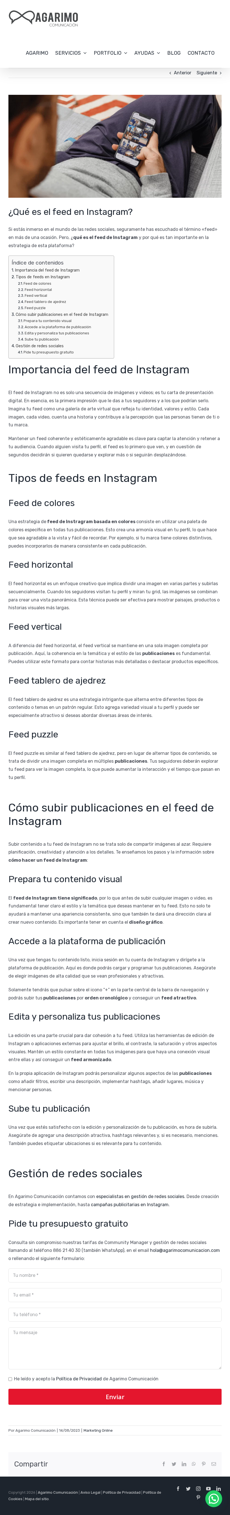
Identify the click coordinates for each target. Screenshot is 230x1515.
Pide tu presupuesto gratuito (49, 352)
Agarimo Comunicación (58, 1492)
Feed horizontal (38, 290)
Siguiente (207, 72)
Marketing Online (98, 1430)
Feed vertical (36, 295)
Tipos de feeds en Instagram (43, 276)
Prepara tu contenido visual (48, 321)
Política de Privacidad (79, 1378)
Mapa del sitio (37, 1499)
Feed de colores (37, 283)
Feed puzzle (35, 308)
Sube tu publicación (42, 339)
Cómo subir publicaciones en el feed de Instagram (62, 314)
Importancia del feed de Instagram (47, 270)
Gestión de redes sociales (40, 345)
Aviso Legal (90, 1492)
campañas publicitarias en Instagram (130, 1204)
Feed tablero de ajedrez (45, 302)
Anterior (182, 72)
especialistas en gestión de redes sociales (140, 1196)
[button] (213, 1498)
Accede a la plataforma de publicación (58, 327)
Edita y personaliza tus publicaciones (57, 333)
